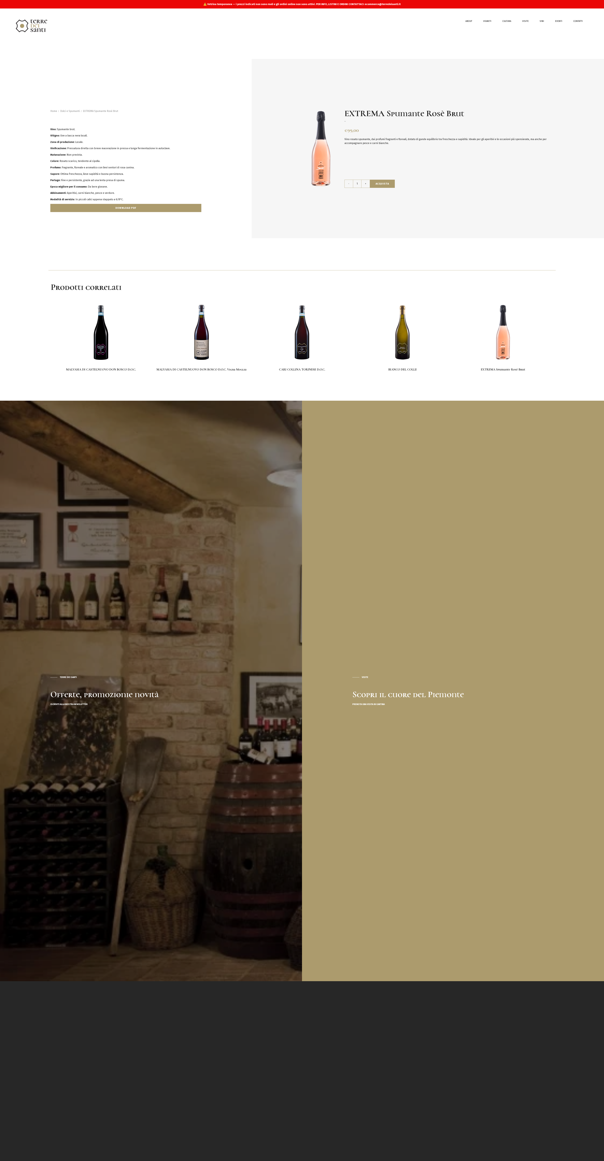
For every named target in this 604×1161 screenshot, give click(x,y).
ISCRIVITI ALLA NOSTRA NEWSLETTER (69, 704)
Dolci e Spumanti (70, 111)
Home (53, 111)
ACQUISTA (382, 183)
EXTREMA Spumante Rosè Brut (100, 111)
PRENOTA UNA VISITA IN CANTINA (368, 704)
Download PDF (125, 207)
